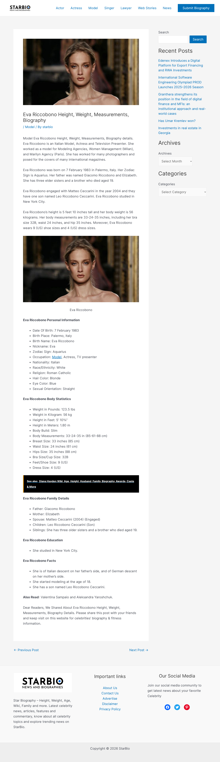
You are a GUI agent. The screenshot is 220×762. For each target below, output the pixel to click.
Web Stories (147, 8)
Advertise (110, 698)
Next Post (138, 650)
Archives (165, 153)
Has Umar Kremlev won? (177, 121)
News (167, 8)
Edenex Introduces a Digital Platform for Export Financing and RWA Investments (180, 65)
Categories (166, 184)
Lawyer (126, 8)
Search (163, 32)
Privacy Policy (110, 709)
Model (93, 8)
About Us (110, 688)
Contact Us (110, 693)
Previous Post (26, 650)
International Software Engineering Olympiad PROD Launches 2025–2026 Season (181, 82)
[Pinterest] (187, 707)
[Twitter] (177, 707)
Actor (60, 8)
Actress (76, 8)
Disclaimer (110, 704)
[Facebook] (167, 707)
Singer (109, 8)
